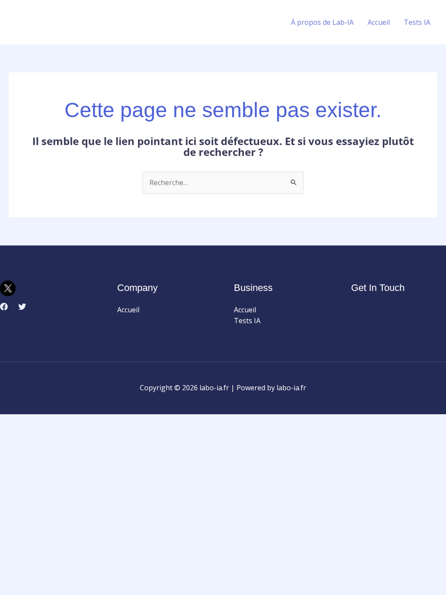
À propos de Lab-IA (322, 22)
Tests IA (417, 22)
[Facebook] (4, 307)
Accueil (379, 22)
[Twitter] (22, 307)
